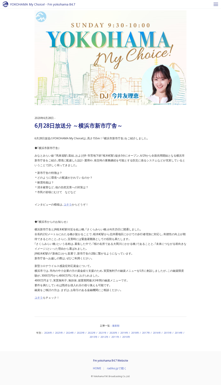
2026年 (48, 332)
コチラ (68, 204)
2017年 (146, 332)
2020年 (113, 332)
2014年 (179, 332)
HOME (97, 368)
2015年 (168, 332)
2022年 (92, 332)
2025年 (59, 332)
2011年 (115, 336)
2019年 (124, 332)
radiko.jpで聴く (117, 368)
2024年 (70, 332)
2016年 (157, 332)
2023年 (81, 332)
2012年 (104, 336)
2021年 (103, 332)
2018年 (135, 332)
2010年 (126, 336)
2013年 (94, 336)
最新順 (115, 325)
